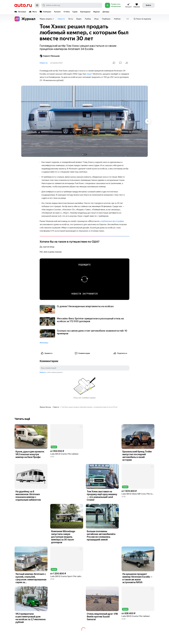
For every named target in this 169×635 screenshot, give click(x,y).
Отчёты (67, 12)
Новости (61, 19)
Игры (96, 19)
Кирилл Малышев (51, 56)
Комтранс (47, 12)
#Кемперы (44, 343)
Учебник (117, 19)
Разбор (88, 19)
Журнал (96, 12)
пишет (89, 74)
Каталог (57, 12)
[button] (66, 436)
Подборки (106, 19)
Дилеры (106, 12)
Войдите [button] (43, 372)
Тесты (70, 19)
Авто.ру (23, 5)
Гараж (74, 12)
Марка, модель (46, 19)
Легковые (22, 12)
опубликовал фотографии (112, 221)
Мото (34, 12)
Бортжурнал (85, 12)
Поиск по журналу (143, 19)
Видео (79, 19)
